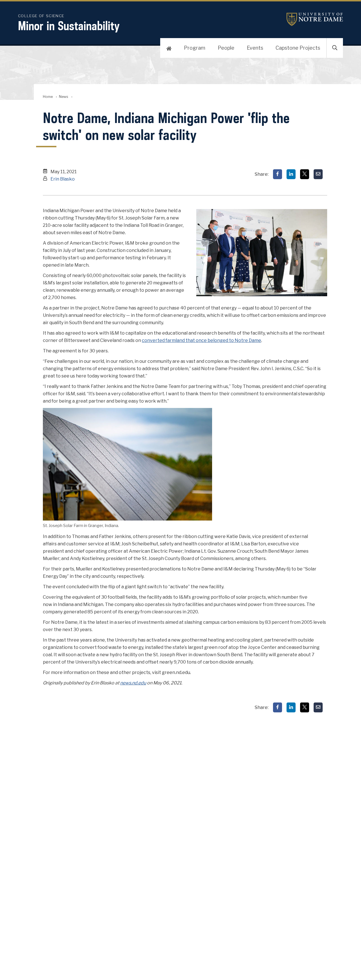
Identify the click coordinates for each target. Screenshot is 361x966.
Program (194, 48)
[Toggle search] (335, 48)
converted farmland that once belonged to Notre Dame (201, 340)
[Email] (318, 174)
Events (255, 48)
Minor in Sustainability (69, 25)
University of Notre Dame (315, 19)
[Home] (169, 48)
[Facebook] (277, 174)
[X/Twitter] (304, 174)
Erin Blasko (62, 179)
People (226, 48)
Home (48, 97)
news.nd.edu (133, 683)
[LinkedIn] (291, 174)
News (63, 97)
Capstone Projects (298, 48)
